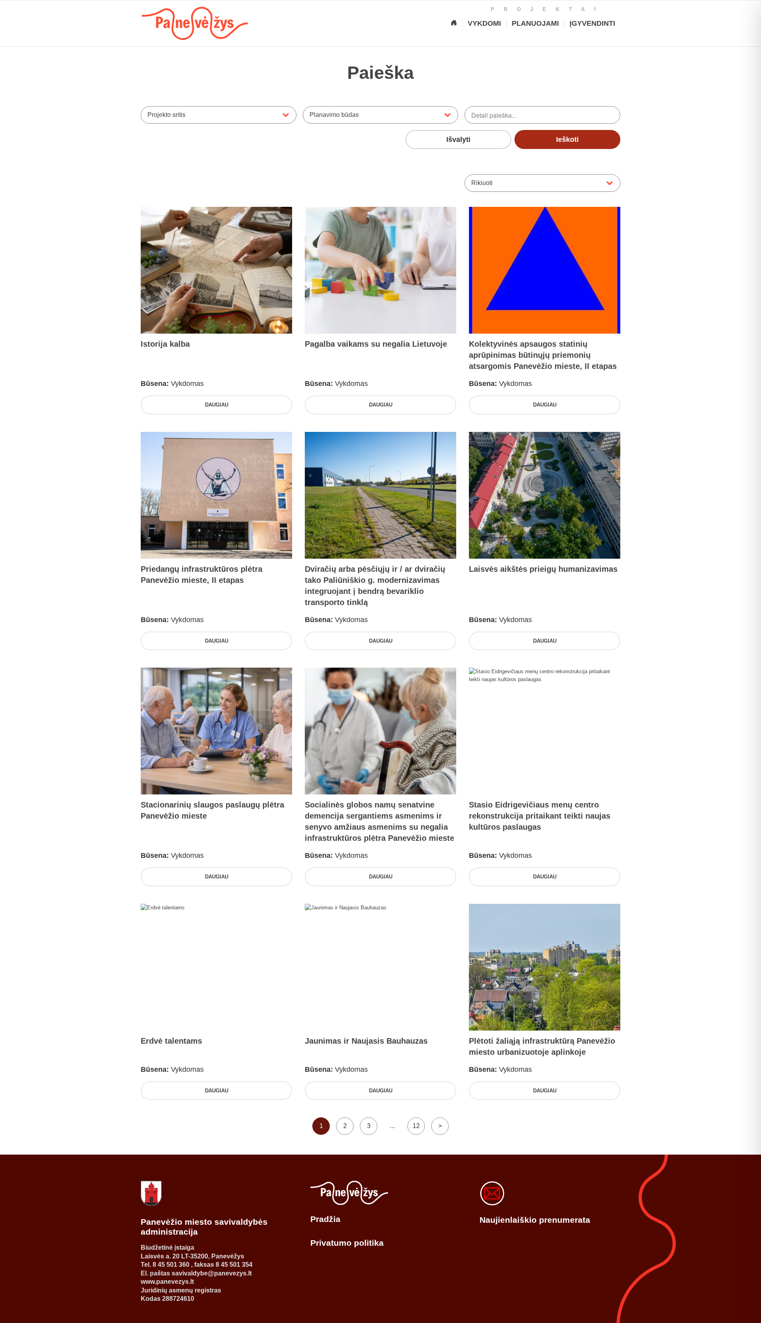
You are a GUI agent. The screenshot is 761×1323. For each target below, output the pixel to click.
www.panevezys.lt (167, 1281)
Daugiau (216, 405)
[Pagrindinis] (454, 23)
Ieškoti (567, 139)
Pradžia (325, 1219)
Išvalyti (458, 139)
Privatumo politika (347, 1242)
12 (416, 1126)
